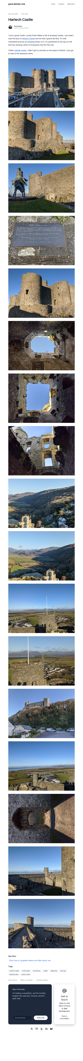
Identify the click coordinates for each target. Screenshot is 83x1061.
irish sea (63, 971)
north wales (26, 971)
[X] (41, 1029)
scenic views (25, 974)
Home (53, 4)
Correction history (42, 980)
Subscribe (40, 1018)
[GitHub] (46, 1029)
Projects (61, 4)
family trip (54, 971)
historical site (14, 974)
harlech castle (14, 971)
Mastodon (71, 4)
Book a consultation (64, 1017)
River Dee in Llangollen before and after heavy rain (30, 960)
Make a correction (26, 980)
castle (45, 971)
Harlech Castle (28, 39)
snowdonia (36, 971)
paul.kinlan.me (16, 4)
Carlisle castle (20, 50)
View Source (12, 980)
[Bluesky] (51, 1029)
